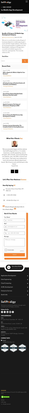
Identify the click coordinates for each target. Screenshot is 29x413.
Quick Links (4, 294)
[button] (12, 171)
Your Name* (7, 217)
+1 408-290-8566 (11, 195)
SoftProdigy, (3, 402)
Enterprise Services (6, 290)
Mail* (5, 223)
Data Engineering (6, 279)
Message (6, 236)
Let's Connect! (15, 268)
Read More (5, 56)
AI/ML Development (7, 287)
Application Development (8, 275)
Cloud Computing (6, 283)
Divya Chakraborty (9, 37)
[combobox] (9, 233)
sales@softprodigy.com (12, 200)
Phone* (6, 230)
